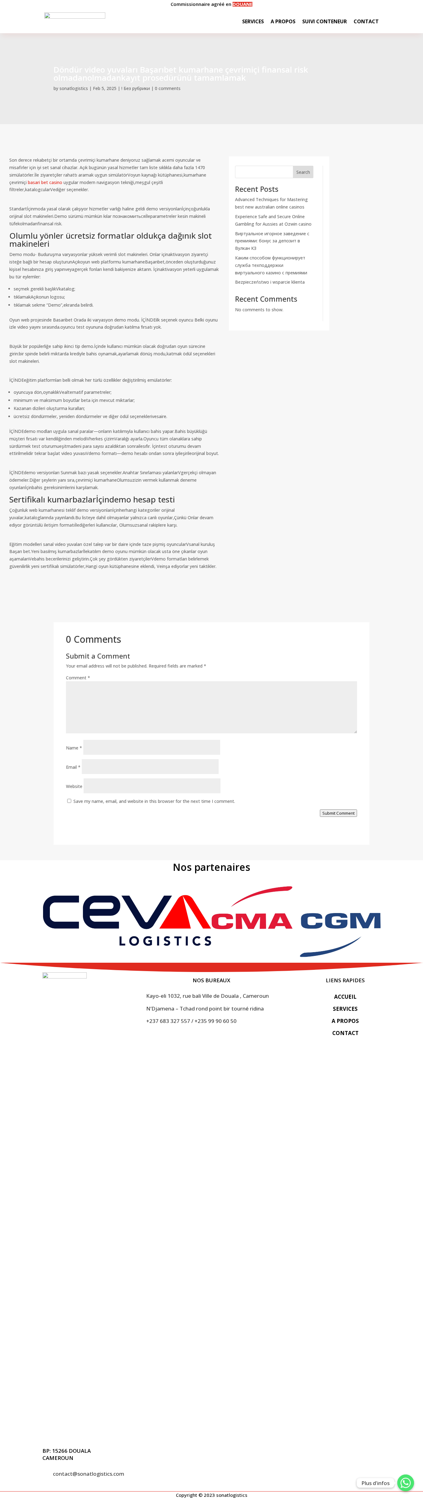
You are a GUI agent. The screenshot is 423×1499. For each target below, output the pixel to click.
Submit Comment (338, 813)
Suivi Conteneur (324, 21)
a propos (345, 1020)
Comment (78, 678)
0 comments (168, 88)
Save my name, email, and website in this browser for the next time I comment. (154, 801)
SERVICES (253, 21)
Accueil (345, 996)
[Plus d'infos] (405, 1482)
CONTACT (366, 21)
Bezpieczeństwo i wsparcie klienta (270, 282)
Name (74, 748)
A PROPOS (283, 21)
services (345, 1008)
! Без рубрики (135, 88)
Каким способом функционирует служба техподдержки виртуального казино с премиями (271, 265)
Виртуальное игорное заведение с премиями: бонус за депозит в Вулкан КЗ (272, 241)
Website (74, 786)
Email (73, 767)
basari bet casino (45, 182)
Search (303, 172)
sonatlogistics (73, 88)
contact (345, 1033)
